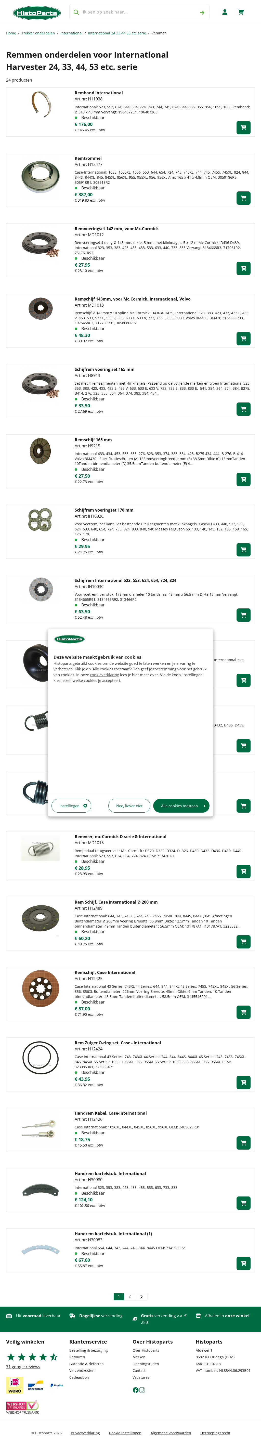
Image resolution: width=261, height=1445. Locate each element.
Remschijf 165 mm (93, 439)
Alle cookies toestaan (179, 805)
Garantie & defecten (86, 1363)
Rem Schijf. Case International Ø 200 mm (116, 902)
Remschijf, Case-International (105, 972)
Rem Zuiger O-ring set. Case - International (118, 1043)
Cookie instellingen (125, 1432)
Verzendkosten (82, 1370)
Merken (139, 1357)
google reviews (23, 1367)
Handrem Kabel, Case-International (111, 1113)
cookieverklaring (104, 674)
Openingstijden (146, 1363)
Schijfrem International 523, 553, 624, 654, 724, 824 (125, 580)
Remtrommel (88, 158)
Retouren (77, 1357)
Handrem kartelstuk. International (110, 1173)
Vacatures (141, 1377)
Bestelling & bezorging (88, 1350)
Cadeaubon (79, 1377)
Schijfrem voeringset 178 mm (104, 510)
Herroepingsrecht (215, 1432)
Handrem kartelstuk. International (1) (113, 1233)
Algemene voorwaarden (171, 1432)
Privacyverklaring (85, 1432)
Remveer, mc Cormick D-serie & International (120, 836)
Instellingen (69, 805)
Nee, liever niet (129, 805)
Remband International (99, 93)
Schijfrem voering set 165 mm (105, 369)
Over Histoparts (146, 1350)
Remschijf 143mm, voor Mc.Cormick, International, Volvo (133, 299)
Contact (139, 1370)
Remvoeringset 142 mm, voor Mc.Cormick (117, 228)
